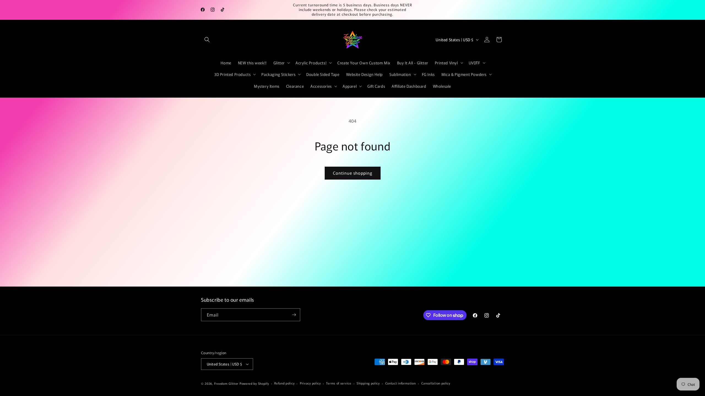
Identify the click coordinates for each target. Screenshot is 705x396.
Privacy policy (310, 383)
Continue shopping (352, 173)
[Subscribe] (294, 314)
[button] (207, 40)
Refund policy (284, 383)
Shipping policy (368, 383)
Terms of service (338, 383)
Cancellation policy (435, 383)
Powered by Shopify (254, 383)
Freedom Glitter (226, 383)
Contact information (400, 383)
